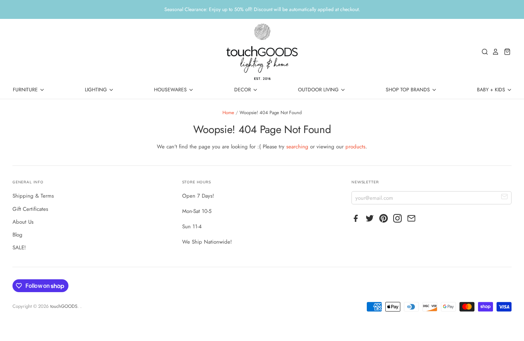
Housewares (171, 89)
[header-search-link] (483, 51)
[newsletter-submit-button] (504, 197)
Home (228, 112)
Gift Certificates (30, 209)
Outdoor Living (319, 89)
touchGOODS (63, 306)
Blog (17, 235)
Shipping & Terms (33, 196)
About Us (23, 222)
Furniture (26, 89)
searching (297, 147)
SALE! (19, 247)
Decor (243, 89)
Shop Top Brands (408, 89)
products (355, 147)
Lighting (96, 89)
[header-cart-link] (505, 51)
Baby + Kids (492, 89)
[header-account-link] (493, 51)
